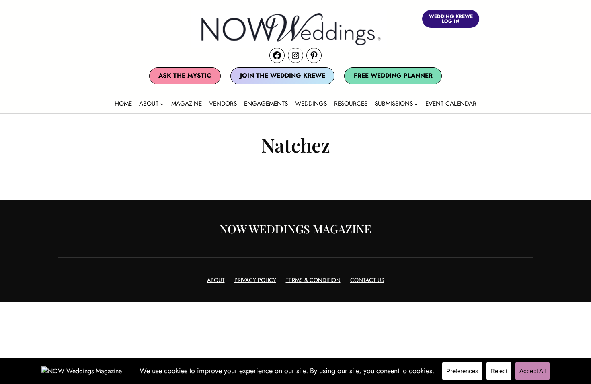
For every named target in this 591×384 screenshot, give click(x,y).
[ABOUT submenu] (162, 104)
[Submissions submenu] (416, 104)
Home (123, 103)
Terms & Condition (313, 280)
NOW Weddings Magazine (295, 228)
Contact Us (367, 280)
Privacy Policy (255, 280)
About (216, 280)
